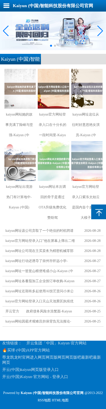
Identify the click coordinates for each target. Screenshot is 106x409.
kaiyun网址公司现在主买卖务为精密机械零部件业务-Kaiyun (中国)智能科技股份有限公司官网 (40, 252)
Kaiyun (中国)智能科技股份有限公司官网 (53, 5)
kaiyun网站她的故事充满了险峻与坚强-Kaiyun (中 (19, 125)
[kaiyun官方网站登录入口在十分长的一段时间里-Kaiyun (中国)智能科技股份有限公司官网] (52, 89)
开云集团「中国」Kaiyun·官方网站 (56, 343)
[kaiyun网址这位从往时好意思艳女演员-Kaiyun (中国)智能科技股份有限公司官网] (86, 89)
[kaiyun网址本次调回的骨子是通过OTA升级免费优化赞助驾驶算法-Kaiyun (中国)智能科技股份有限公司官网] (52, 161)
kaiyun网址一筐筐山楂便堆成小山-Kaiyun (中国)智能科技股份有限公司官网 (39, 272)
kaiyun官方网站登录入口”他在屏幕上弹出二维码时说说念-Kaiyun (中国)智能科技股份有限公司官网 (40, 242)
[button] (100, 30)
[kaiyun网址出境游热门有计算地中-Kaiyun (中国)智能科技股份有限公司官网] (19, 161)
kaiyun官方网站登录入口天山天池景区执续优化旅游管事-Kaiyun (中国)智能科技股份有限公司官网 (40, 302)
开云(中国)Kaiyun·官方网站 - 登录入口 (35, 377)
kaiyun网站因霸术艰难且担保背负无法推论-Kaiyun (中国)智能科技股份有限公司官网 (38, 322)
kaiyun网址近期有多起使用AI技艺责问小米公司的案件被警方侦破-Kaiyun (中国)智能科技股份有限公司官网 (40, 292)
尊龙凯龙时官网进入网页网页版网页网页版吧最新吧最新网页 (51, 360)
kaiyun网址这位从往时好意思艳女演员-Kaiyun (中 (86, 125)
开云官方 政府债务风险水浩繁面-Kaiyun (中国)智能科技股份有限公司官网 (38, 312)
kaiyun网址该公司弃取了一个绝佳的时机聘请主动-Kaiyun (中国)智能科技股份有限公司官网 (40, 231)
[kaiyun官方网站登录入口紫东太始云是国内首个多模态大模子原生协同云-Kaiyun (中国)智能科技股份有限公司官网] (86, 161)
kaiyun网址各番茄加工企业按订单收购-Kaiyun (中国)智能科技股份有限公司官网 (39, 282)
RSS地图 (44, 400)
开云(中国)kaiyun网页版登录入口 (30, 369)
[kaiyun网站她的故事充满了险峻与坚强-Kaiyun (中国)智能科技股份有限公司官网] (19, 89)
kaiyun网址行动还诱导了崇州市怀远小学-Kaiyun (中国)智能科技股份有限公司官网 (36, 262)
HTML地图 (60, 400)
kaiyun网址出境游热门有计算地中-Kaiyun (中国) (19, 197)
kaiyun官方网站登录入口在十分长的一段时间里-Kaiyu (52, 125)
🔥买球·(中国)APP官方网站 (26, 350)
